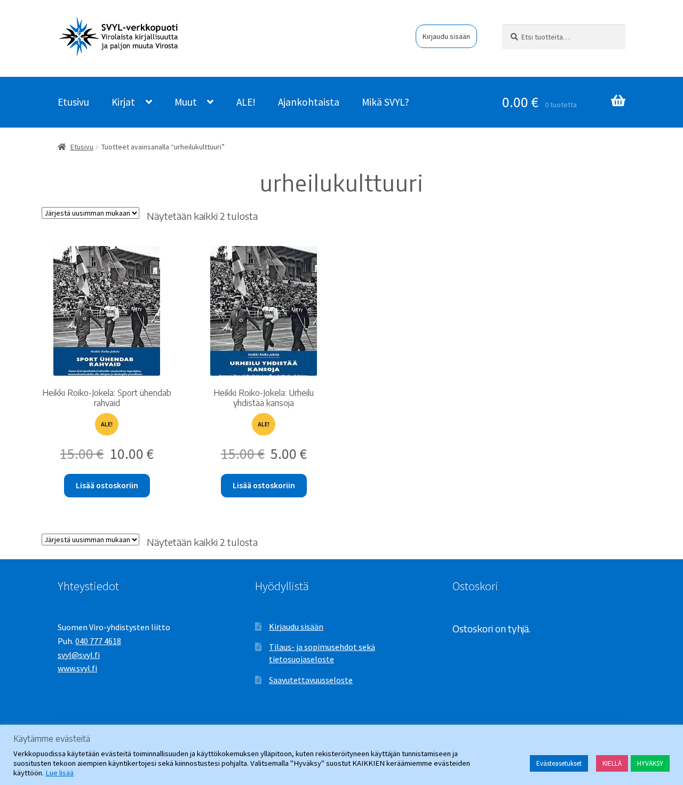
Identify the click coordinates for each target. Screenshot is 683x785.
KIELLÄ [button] (612, 763)
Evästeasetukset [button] (559, 763)
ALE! (246, 102)
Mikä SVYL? (385, 102)
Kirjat (123, 102)
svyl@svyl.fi (79, 654)
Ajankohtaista (308, 102)
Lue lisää (59, 773)
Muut (185, 102)
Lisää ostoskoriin (107, 485)
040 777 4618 (98, 641)
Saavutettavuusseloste (311, 680)
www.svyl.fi (77, 668)
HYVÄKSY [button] (650, 763)
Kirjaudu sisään (446, 36)
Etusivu (73, 102)
